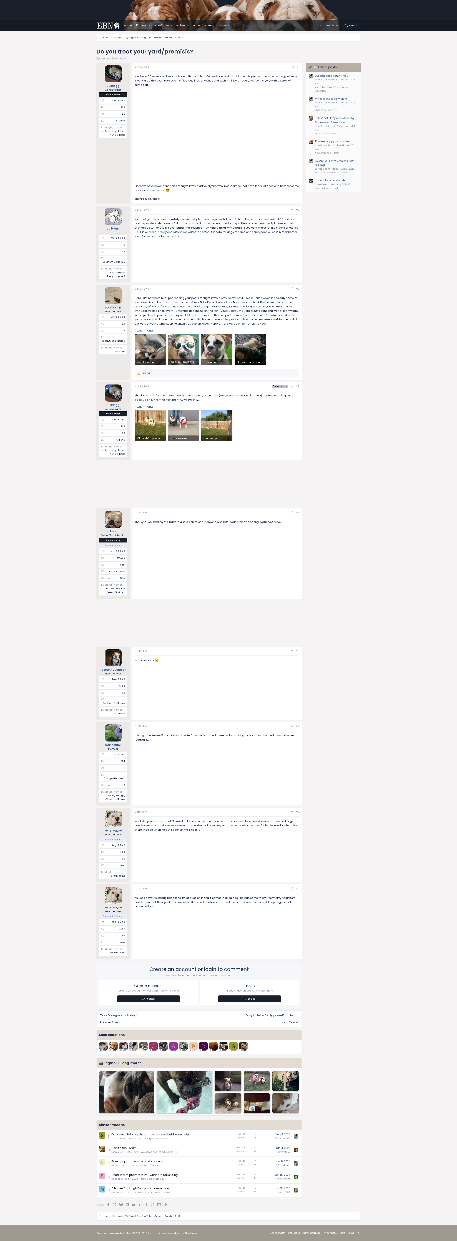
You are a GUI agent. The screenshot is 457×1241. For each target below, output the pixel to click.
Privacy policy (330, 1232)
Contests (223, 25)
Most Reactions (112, 1035)
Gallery (180, 25)
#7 (297, 726)
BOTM (208, 25)
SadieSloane (118, 1138)
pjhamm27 (284, 1151)
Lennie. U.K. (117, 1152)
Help (342, 1232)
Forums (141, 25)
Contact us (294, 1232)
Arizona (120, 120)
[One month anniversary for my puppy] (228, 1081)
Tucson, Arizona (116, 571)
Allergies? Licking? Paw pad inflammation (140, 1188)
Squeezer (117, 1179)
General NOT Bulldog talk (329, 133)
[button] (149, 25)
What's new (161, 25)
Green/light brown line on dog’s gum (137, 1161)
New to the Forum (124, 1148)
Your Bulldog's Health (148, 1165)
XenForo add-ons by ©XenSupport (180, 1233)
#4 (297, 386)
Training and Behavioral (155, 1138)
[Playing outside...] (184, 1092)
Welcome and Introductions (157, 1152)
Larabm (115, 1165)
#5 (297, 512)
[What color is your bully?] (256, 1081)
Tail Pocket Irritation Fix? (330, 180)
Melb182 (116, 1192)
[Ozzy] (285, 1081)
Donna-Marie (282, 1138)
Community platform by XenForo (128, 1233)
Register (150, 998)
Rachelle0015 (282, 1178)
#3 (297, 288)
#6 (297, 651)
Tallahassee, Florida (113, 341)
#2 (297, 209)
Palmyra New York (114, 778)
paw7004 (284, 1192)
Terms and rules (311, 1232)
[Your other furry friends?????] (285, 1103)
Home (128, 25)
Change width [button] (277, 1232)
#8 (297, 812)
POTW (197, 25)
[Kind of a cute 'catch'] (127, 1092)
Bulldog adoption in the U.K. (333, 76)
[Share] (292, 67)
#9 (297, 888)
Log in (251, 998)
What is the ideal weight (331, 99)
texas (122, 865)
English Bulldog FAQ (326, 110)
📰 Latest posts (325, 67)
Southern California (114, 262)
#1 (297, 67)
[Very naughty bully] (256, 1103)
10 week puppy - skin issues (333, 141)
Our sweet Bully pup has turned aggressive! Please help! (150, 1134)
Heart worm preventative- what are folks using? (145, 1175)
